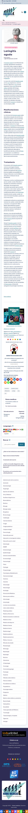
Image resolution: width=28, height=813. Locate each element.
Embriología (6, 544)
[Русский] (4, 431)
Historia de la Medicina (9, 593)
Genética (5, 579)
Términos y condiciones (14, 747)
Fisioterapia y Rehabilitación (10, 573)
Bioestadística (7, 500)
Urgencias (5, 718)
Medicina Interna (7, 628)
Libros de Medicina (14, 743)
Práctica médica (7, 680)
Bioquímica (6, 512)
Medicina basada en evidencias (11, 616)
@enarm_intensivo (8, 333)
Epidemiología (6, 552)
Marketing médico (7, 611)
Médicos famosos (7, 640)
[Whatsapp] (8, 382)
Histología (5, 590)
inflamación (7, 390)
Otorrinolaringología (11, 47)
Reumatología (6, 701)
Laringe (13, 390)
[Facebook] (5, 379)
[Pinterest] (17, 379)
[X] (8, 379)
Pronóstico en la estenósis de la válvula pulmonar (12, 472)
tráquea (22, 71)
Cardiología (6, 517)
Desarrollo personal (8, 535)
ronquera (13, 102)
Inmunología (6, 602)
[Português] (22, 429)
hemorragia (21, 192)
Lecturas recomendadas (9, 605)
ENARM (5, 547)
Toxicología (6, 712)
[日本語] (18, 429)
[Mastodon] (20, 379)
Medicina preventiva (8, 637)
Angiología (6, 488)
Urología (5, 721)
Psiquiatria (6, 692)
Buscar (5, 440)
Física (4, 564)
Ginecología (6, 584)
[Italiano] (16, 429)
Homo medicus (7, 296)
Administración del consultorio (11, 480)
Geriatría (5, 582)
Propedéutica (6, 686)
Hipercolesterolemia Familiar (11, 455)
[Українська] (8, 431)
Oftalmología (6, 663)
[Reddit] (11, 379)
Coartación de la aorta (9, 460)
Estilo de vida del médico (9, 555)
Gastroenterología (8, 576)
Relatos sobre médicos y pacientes (12, 698)
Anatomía (5, 483)
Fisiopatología (7, 570)
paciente (19, 170)
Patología (5, 672)
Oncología (6, 666)
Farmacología (6, 561)
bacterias (16, 228)
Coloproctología (7, 529)
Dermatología (6, 532)
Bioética (5, 503)
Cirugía (5, 523)
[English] (10, 429)
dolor (22, 151)
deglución (7, 78)
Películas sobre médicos (9, 677)
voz (5, 393)
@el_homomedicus (15, 331)
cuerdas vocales (14, 388)
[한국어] (20, 429)
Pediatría (5, 675)
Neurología (6, 654)
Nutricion (5, 657)
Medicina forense (7, 625)
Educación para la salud (9, 541)
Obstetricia (6, 660)
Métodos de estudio (8, 643)
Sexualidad (6, 707)
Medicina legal (6, 631)
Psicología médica (8, 689)
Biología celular (7, 509)
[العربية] (4, 429)
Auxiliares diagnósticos (9, 497)
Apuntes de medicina (8, 491)
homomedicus (12, 335)
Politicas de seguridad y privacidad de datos (14, 745)
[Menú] (3, 20)
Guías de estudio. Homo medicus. (14, 325)
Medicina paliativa (8, 634)
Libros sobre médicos (8, 608)
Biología (5, 506)
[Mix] (5, 382)
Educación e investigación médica (12, 538)
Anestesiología (7, 486)
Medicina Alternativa (8, 613)
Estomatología (7, 558)
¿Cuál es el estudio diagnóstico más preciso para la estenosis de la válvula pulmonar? (13, 465)
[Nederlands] (8, 429)
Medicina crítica (7, 619)
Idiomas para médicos (8, 596)
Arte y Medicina (7, 494)
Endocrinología (7, 550)
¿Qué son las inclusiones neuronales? (13, 451)
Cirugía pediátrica (7, 526)
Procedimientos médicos (9, 683)
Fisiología (5, 567)
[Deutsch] (14, 429)
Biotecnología (6, 515)
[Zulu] (10, 431)
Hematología (6, 587)
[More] (14, 382)
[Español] (6, 431)
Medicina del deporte (8, 622)
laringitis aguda (9, 62)
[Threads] (11, 382)
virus (8, 82)
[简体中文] (6, 429)
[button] (10, 406)
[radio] (11, 364)
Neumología (6, 651)
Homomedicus (10, 336)
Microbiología (6, 645)
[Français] (12, 429)
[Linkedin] (14, 379)
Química (5, 695)
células (5, 88)
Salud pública (6, 704)
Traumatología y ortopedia (10, 715)
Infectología (6, 599)
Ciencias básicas (7, 520)
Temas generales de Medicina (10, 709)
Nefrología (6, 648)
